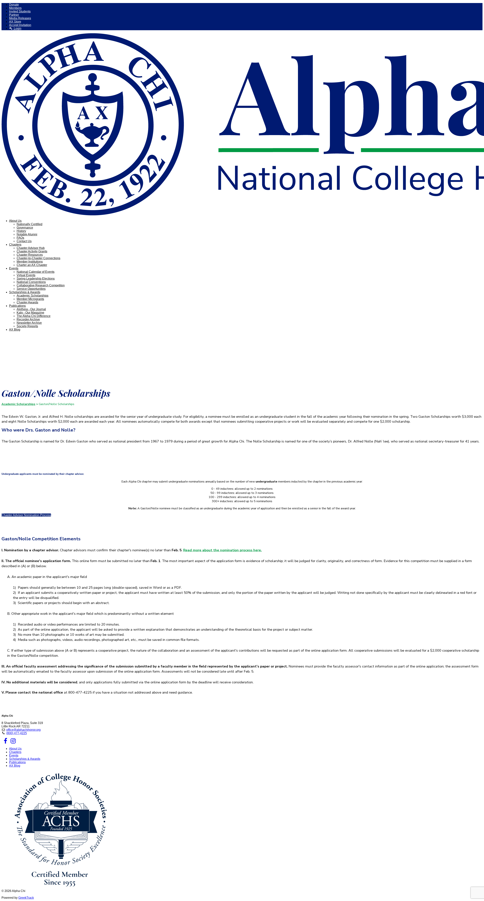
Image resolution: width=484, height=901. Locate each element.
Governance (25, 227)
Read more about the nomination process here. (222, 550)
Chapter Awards (27, 302)
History (21, 231)
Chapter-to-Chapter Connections (38, 258)
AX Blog (14, 329)
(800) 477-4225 (16, 733)
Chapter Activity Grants (32, 251)
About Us (15, 748)
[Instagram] (13, 742)
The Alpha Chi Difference (33, 316)
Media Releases (20, 18)
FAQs (20, 237)
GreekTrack (26, 897)
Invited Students (20, 11)
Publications (17, 762)
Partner (14, 14)
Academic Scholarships (32, 295)
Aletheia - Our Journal (31, 309)
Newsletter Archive (29, 322)
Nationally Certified (29, 224)
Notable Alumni (27, 234)
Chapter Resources (30, 254)
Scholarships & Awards (24, 758)
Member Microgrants (30, 299)
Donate (14, 4)
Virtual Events (26, 275)
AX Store (15, 21)
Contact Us (24, 241)
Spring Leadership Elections (36, 278)
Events (13, 755)
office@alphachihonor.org (23, 729)
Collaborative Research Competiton (41, 285)
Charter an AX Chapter (32, 265)
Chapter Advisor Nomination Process (26, 515)
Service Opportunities (31, 288)
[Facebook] (5, 742)
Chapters (15, 752)
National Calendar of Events (35, 271)
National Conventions (31, 282)
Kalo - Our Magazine (30, 312)
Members (15, 8)
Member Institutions (30, 261)
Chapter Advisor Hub (31, 248)
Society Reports (27, 326)
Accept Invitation (20, 25)
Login (17, 28)
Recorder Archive (28, 319)
